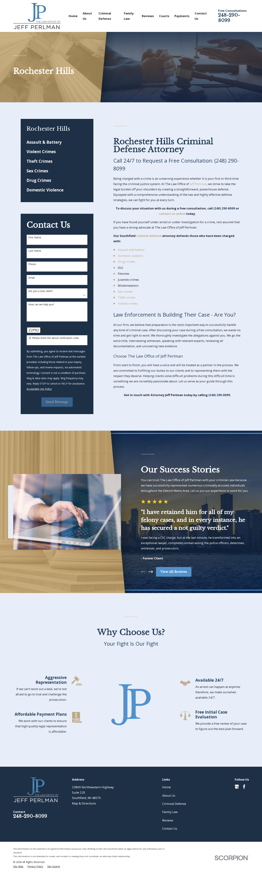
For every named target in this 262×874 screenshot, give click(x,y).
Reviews (167, 820)
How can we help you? (41, 304)
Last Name (34, 250)
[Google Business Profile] (237, 787)
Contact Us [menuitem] (201, 16)
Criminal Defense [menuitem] (105, 16)
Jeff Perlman (198, 184)
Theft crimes (126, 297)
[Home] (37, 16)
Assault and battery (131, 250)
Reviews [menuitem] (148, 16)
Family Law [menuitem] (129, 16)
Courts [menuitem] (164, 16)
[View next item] (150, 572)
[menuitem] (57, 142)
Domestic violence (130, 256)
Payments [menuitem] (181, 16)
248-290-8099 (229, 17)
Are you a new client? (40, 291)
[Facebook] (244, 787)
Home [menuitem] (73, 16)
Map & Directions (84, 803)
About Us (168, 795)
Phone (32, 264)
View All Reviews (173, 572)
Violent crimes (128, 303)
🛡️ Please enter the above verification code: (53, 338)
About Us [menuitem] (87, 16)
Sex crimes (125, 291)
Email (31, 277)
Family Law (170, 812)
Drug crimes (126, 262)
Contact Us (169, 828)
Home (166, 787)
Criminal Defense (174, 804)
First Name (34, 237)
